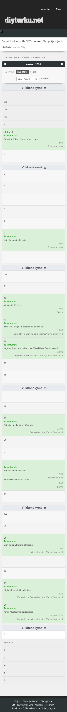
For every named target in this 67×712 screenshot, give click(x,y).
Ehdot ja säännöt (31, 701)
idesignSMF (50, 705)
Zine (58, 9)
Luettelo (9, 72)
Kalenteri (46, 9)
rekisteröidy (19, 47)
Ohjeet (17, 701)
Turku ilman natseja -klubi (16, 479)
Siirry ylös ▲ (47, 701)
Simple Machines (36, 705)
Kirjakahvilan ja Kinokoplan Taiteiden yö (23, 326)
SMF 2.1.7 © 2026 (20, 705)
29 (5, 109)
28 (5, 102)
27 (5, 94)
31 (5, 124)
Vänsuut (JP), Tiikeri (13, 304)
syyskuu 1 (9, 642)
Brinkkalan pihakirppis (15, 239)
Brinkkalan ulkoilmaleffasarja (18, 425)
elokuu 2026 (33, 64)
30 (5, 117)
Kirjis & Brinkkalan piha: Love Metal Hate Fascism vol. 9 (31, 348)
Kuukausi (22, 72)
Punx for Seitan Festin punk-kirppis (21, 139)
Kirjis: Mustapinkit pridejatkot (18, 590)
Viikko (33, 72)
